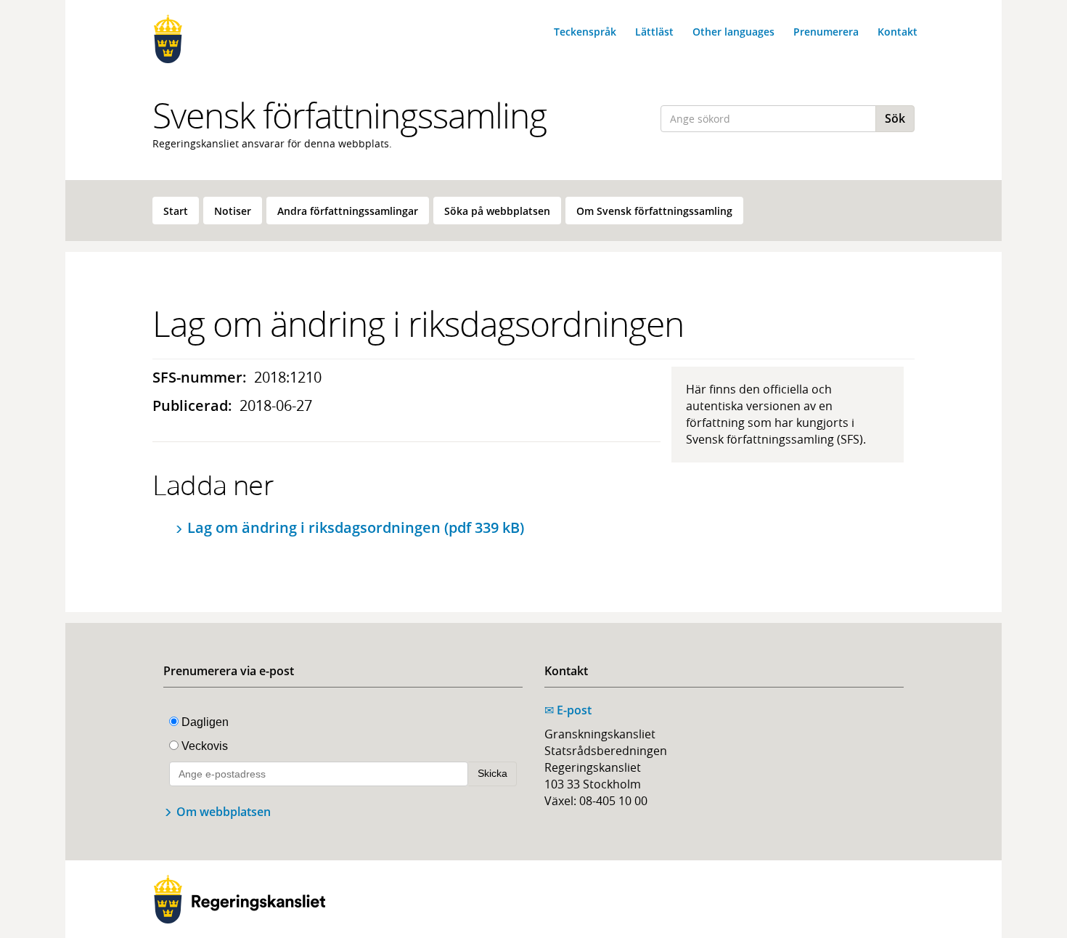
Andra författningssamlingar (347, 211)
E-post (568, 710)
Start (175, 211)
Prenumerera (826, 31)
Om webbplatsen (223, 812)
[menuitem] (175, 210)
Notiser (232, 211)
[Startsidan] (239, 39)
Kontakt (897, 31)
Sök (895, 118)
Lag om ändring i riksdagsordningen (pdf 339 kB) (355, 527)
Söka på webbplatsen (497, 211)
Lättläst (654, 31)
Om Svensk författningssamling (654, 211)
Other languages (733, 31)
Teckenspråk (585, 31)
